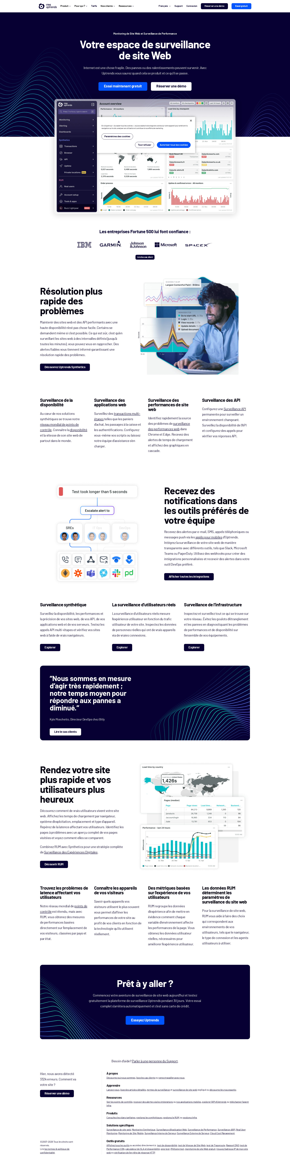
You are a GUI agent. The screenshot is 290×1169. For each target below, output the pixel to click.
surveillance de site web (185, 1090)
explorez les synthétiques (149, 1117)
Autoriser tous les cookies (174, 145)
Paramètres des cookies (117, 136)
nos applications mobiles (188, 1102)
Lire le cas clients (65, 731)
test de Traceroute (215, 1145)
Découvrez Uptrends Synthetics (65, 367)
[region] (146, 135)
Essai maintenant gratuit (123, 86)
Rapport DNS (232, 1145)
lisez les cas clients (145, 1078)
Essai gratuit (241, 6)
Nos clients (107, 6)
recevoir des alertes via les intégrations (153, 1102)
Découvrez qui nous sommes (120, 1078)
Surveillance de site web (118, 1130)
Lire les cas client (145, 257)
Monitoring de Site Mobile (130, 1133)
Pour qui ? (79, 6)
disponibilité (78, 430)
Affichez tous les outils (117, 1145)
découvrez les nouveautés (223, 1090)
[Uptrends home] (48, 6)
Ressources (125, 6)
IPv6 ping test (177, 1149)
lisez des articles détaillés (133, 1090)
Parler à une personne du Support (155, 1061)
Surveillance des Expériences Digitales (71, 852)
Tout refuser (144, 145)
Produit (64, 6)
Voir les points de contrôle (119, 1102)
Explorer (50, 647)
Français (163, 6)
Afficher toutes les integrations (189, 576)
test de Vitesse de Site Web (191, 1145)
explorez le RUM (171, 1117)
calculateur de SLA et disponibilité (142, 1149)
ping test (165, 1149)
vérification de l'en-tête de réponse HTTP (134, 1152)
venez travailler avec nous (172, 1078)
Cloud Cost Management (222, 1133)
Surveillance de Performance (202, 1130)
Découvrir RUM (54, 864)
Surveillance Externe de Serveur (193, 1133)
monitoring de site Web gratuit (200, 1149)
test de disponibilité (167, 1145)
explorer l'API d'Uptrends (214, 1102)
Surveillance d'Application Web (171, 1130)
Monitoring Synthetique (143, 1130)
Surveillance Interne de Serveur (160, 1133)
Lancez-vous (112, 1090)
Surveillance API (235, 409)
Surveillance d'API (226, 1130)
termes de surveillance (158, 1090)
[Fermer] (191, 120)
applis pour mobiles (208, 537)
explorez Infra (190, 1117)
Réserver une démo (214, 6)
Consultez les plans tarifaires (120, 1117)
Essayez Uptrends (145, 1020)
